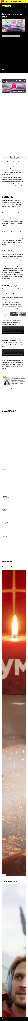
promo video (17, 35)
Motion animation (11, 35)
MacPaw (4, 161)
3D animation (4, 35)
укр (22, 6)
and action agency (11, 391)
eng (19, 6)
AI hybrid (4, 874)
